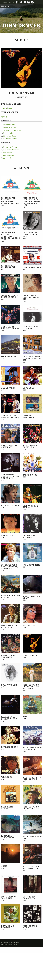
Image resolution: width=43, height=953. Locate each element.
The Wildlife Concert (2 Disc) (10, 417)
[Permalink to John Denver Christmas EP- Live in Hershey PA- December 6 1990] (32, 185)
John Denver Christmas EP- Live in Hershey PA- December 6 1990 (32, 201)
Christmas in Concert (30, 328)
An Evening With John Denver (32, 778)
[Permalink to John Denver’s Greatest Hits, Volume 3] (10, 552)
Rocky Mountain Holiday (10, 596)
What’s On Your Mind (12, 130)
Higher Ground (10, 506)
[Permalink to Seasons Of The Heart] (32, 584)
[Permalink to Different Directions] (32, 403)
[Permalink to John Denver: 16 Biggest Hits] (10, 283)
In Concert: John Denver (8, 266)
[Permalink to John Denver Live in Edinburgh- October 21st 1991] (10, 185)
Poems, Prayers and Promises (31, 867)
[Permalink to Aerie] (10, 854)
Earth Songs (30, 475)
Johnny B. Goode (10, 147)
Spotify (4, 116)
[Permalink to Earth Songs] (32, 463)
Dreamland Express (29, 536)
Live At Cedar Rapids (30, 507)
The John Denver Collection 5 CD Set (32, 358)
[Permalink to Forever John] (10, 344)
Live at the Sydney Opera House (9, 718)
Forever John (9, 356)
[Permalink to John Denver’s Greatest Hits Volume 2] (32, 673)
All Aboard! (8, 388)
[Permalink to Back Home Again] (10, 794)
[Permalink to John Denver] (32, 643)
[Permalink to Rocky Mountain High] (32, 824)
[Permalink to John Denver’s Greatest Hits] (32, 794)
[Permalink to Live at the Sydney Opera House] (10, 704)
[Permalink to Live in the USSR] (32, 255)
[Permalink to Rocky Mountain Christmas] (32, 735)
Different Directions (29, 416)
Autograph (29, 626)
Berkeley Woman (10, 138)
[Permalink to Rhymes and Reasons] (10, 913)
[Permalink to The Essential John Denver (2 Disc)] (32, 220)
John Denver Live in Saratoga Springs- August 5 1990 (10, 236)
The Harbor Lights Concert (10, 328)
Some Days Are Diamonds (9, 627)
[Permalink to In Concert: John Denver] (10, 254)
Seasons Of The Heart (31, 597)
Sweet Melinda (9, 127)
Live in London (9, 747)
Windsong (7, 777)
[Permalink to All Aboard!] (10, 375)
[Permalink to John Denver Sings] (32, 913)
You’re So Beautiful (11, 150)
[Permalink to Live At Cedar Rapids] (32, 493)
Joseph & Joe (8, 133)
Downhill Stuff (9, 125)
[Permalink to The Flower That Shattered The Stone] (10, 462)
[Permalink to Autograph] (32, 613)
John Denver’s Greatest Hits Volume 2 (31, 686)
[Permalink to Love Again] (32, 375)
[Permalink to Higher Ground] (10, 493)
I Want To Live (9, 685)
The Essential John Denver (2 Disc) (31, 234)
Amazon (11, 108)
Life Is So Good (9, 136)
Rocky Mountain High (32, 837)
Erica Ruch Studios (11, 944)
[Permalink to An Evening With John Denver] (32, 765)
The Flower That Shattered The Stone (10, 476)
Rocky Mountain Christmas (32, 748)
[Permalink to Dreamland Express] (32, 523)
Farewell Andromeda (7, 837)
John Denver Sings (30, 927)
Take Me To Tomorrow (29, 897)
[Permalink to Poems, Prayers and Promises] (32, 854)
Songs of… (7, 158)
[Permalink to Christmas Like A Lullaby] (10, 433)
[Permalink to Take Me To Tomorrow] (32, 884)
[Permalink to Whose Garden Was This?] (10, 884)
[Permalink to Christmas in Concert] (32, 314)
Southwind (7, 152)
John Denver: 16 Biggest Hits (10, 296)
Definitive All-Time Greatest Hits (31, 297)
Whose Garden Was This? (9, 897)
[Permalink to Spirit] (32, 704)
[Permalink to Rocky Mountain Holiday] (10, 583)
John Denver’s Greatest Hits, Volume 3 (9, 566)
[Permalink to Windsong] (10, 765)
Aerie (4, 866)
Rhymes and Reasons (8, 927)
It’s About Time (31, 565)
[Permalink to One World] (10, 523)
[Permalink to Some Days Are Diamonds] (10, 613)
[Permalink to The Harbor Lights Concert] (10, 314)
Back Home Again (7, 808)
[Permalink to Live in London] (10, 735)
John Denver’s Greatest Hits (31, 808)
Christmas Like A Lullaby (10, 446)
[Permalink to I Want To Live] (10, 673)
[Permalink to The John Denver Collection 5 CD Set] (32, 344)
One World (7, 535)
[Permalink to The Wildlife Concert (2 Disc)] (10, 403)
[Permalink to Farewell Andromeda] (10, 824)
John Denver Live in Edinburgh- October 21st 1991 (10, 200)
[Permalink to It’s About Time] (32, 553)
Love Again (29, 388)
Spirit (26, 716)
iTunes (4, 108)
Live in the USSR (32, 267)
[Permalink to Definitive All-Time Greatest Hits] (32, 283)
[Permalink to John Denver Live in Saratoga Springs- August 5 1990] (10, 220)
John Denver (30, 655)
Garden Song (8, 155)
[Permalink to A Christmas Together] (32, 433)
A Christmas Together (30, 446)
